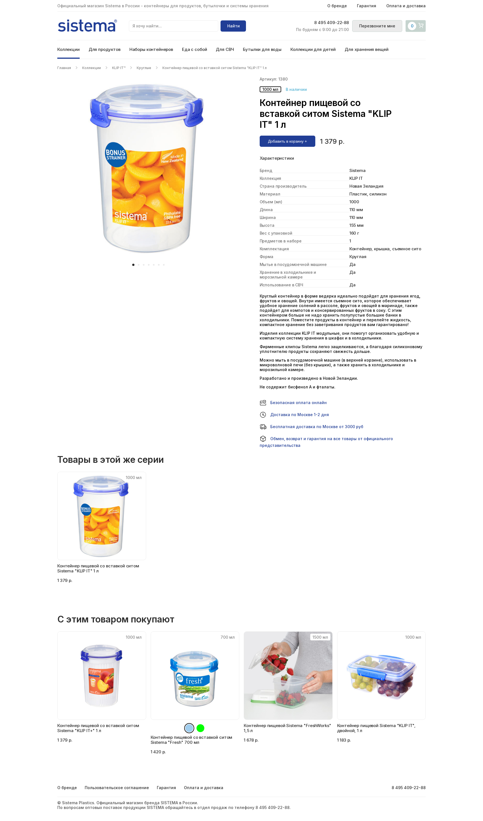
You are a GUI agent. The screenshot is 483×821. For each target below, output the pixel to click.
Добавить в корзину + (287, 141)
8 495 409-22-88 (331, 22)
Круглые (144, 68)
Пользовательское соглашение (117, 787)
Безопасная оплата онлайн (298, 402)
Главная (64, 68)
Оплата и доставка (406, 5)
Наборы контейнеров (151, 49)
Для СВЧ (225, 49)
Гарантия (366, 5)
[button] (133, 265)
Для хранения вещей (366, 49)
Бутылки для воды (262, 49)
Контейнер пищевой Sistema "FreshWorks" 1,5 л (287, 728)
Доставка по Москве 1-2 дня (299, 414)
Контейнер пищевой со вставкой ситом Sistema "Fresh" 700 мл (192, 740)
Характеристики (277, 158)
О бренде (337, 5)
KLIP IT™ (119, 68)
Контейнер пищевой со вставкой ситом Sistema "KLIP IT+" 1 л (98, 728)
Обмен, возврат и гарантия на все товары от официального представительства (326, 442)
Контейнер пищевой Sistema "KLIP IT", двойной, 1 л (376, 728)
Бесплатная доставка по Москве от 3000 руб (316, 426)
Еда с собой (194, 49)
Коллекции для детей (313, 49)
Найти (233, 25)
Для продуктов (104, 49)
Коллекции (68, 49)
